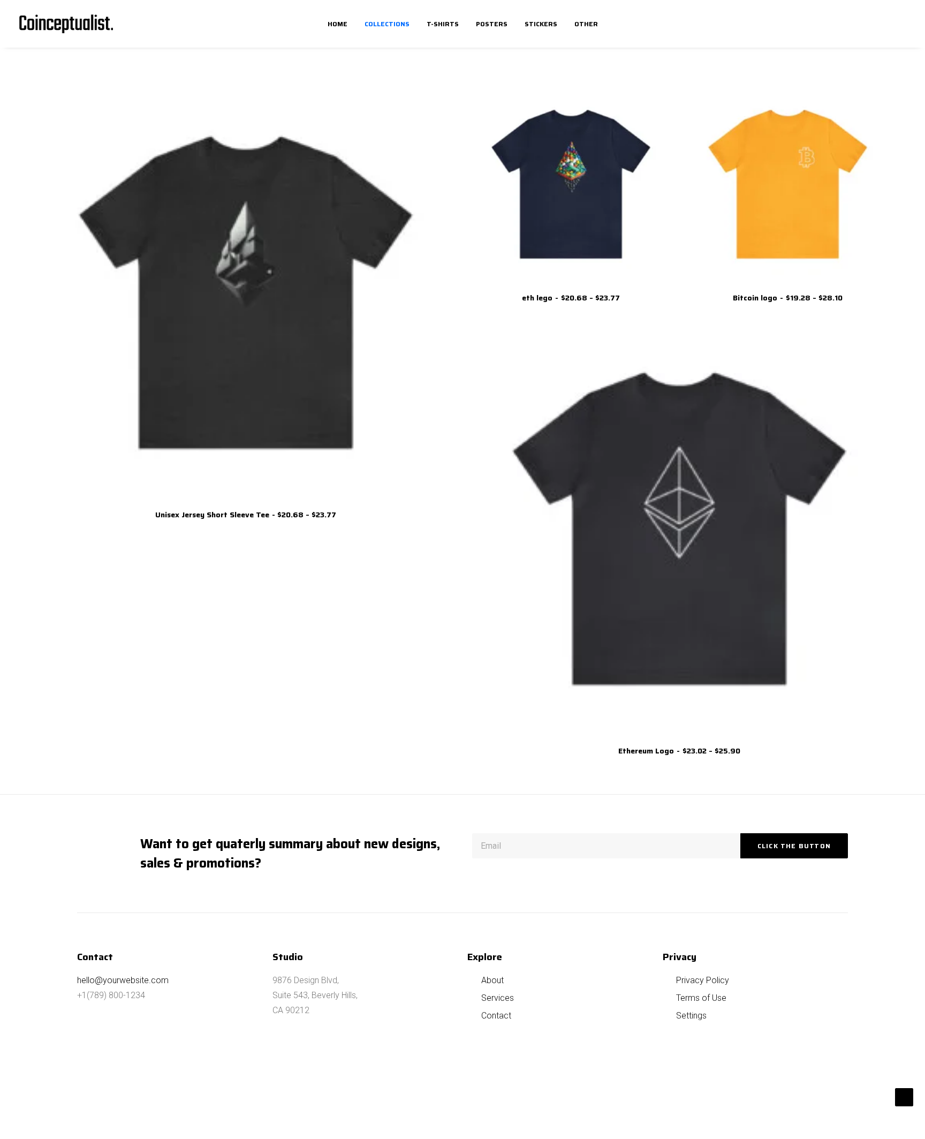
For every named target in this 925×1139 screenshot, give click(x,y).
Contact (496, 1015)
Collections (387, 24)
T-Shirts (443, 24)
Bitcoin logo (787, 298)
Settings (691, 1015)
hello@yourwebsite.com (123, 980)
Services (497, 998)
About (492, 980)
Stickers (541, 24)
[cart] (898, 24)
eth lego (570, 298)
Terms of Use (701, 998)
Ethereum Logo (679, 751)
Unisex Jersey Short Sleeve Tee (245, 515)
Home (337, 24)
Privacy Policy (702, 980)
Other (586, 24)
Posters (491, 24)
